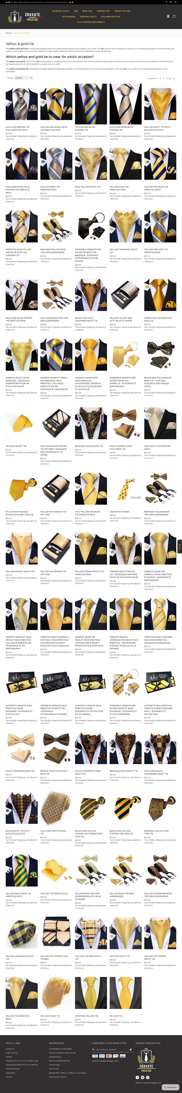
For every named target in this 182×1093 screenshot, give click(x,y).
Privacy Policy (54, 1065)
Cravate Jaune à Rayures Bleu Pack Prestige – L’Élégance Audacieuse (158, 640)
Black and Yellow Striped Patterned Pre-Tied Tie (89, 834)
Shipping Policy (55, 1057)
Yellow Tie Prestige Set (54, 893)
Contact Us (10, 1049)
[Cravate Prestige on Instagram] (175, 2)
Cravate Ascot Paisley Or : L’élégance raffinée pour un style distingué (124, 574)
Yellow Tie (116, 1016)
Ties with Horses (119, 512)
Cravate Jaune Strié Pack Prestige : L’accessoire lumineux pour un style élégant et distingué (88, 383)
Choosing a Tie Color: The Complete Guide (22, 1061)
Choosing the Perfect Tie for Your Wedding (22, 1065)
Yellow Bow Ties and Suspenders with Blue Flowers (88, 896)
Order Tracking (11, 1053)
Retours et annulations (57, 1077)
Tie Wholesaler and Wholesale (60, 1049)
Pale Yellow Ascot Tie (88, 187)
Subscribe (130, 1049)
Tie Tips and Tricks (12, 1069)
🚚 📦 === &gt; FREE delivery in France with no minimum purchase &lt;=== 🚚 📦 (40, 2)
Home (8, 33)
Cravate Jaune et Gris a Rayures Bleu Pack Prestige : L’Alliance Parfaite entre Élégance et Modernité (54, 383)
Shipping (21, 136)
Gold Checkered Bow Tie (20, 771)
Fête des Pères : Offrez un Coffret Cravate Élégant (68, 1073)
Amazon (9, 1077)
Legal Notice (10, 1073)
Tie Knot (9, 1057)
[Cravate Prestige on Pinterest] (171, 2)
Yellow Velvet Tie (16, 446)
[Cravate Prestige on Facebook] (166, 2)
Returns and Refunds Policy (59, 1061)
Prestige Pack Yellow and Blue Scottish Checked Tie (18, 252)
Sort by (10, 78)
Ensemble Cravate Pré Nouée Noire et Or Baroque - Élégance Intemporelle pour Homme (88, 255)
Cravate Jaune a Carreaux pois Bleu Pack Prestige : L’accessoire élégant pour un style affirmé (124, 643)
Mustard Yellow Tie (86, 1016)
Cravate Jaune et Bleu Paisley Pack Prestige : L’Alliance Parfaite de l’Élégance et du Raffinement (19, 643)
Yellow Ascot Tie (120, 956)
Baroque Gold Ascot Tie (89, 446)
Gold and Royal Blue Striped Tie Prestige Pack (18, 190)
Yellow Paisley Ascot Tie (20, 571)
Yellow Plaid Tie (50, 1016)
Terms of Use (54, 1069)
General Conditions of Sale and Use (62, 1053)
